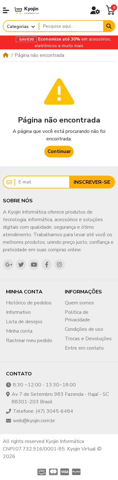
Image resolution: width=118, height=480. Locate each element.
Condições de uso (84, 329)
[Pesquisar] (109, 26)
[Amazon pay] (41, 472)
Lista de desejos (24, 321)
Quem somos (79, 302)
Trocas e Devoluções (88, 338)
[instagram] (59, 264)
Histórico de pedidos (29, 302)
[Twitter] (21, 264)
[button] (6, 10)
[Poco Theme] (32, 10)
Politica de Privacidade (77, 316)
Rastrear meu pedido (29, 340)
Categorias (18, 27)
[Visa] (65, 472)
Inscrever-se (92, 182)
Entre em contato (84, 348)
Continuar (59, 151)
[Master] (53, 472)
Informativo (18, 312)
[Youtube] (34, 264)
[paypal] (76, 472)
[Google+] (8, 264)
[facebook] (46, 264)
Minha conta (19, 331)
